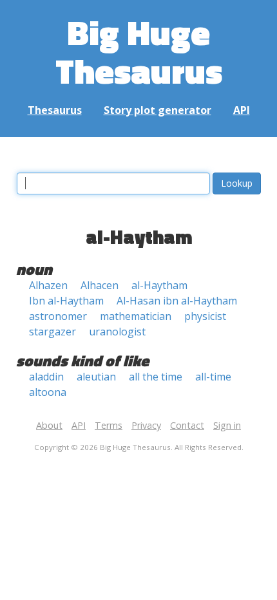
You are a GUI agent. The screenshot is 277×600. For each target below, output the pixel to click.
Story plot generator (157, 110)
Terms (108, 425)
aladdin (46, 377)
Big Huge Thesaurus (138, 51)
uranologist (117, 331)
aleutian (96, 377)
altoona (47, 392)
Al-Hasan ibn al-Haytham (177, 301)
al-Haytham (159, 285)
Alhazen (48, 285)
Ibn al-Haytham (66, 301)
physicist (205, 316)
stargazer (52, 331)
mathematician (135, 316)
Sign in (227, 425)
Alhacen (100, 285)
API (241, 110)
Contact (187, 425)
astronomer (58, 316)
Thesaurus (55, 110)
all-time (213, 377)
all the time (155, 377)
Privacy (146, 425)
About (49, 425)
